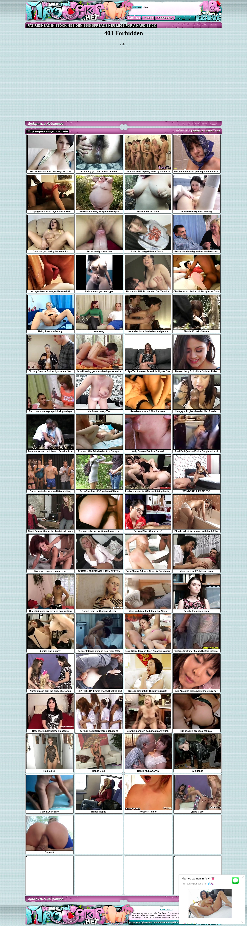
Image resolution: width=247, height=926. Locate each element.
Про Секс (137, 7)
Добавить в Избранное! (46, 123)
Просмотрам (196, 131)
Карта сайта (166, 909)
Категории (134, 18)
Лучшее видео (165, 17)
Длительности (212, 131)
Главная (148, 17)
